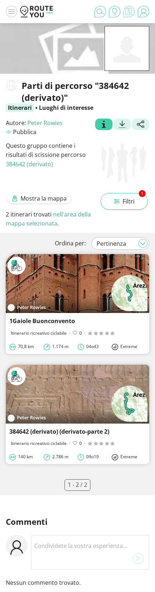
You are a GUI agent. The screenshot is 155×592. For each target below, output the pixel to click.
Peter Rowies (45, 123)
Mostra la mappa (44, 198)
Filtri (133, 199)
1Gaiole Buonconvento (42, 321)
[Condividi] (140, 125)
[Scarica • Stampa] (122, 125)
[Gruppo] (103, 125)
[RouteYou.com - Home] (36, 11)
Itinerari (20, 108)
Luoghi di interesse (66, 108)
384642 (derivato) (29, 164)
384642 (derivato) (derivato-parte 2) (59, 432)
